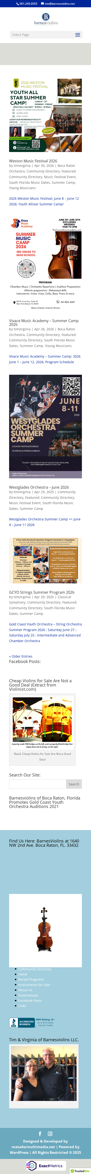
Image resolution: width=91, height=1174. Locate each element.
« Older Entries (20, 656)
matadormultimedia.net (34, 1146)
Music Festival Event (60, 177)
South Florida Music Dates (29, 182)
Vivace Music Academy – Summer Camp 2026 (44, 322)
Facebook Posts (30, 1000)
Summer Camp (63, 182)
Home (22, 974)
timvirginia (22, 165)
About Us (25, 990)
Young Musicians (22, 188)
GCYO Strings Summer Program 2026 (41, 592)
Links (22, 1005)
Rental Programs (31, 979)
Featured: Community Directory (49, 497)
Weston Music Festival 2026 (33, 161)
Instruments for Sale (34, 985)
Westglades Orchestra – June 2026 (39, 487)
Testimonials (28, 995)
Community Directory (43, 171)
